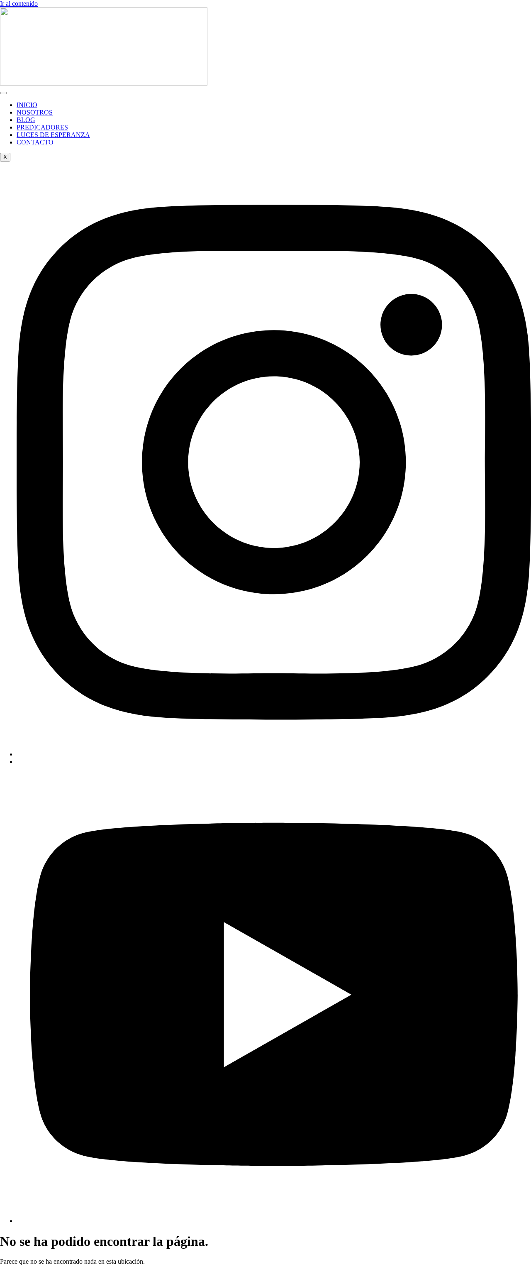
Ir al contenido (19, 3)
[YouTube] (274, 1220)
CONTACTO (35, 142)
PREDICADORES (42, 127)
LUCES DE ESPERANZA (53, 134)
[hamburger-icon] (3, 93)
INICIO (27, 104)
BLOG (26, 119)
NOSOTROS (35, 112)
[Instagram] (274, 754)
